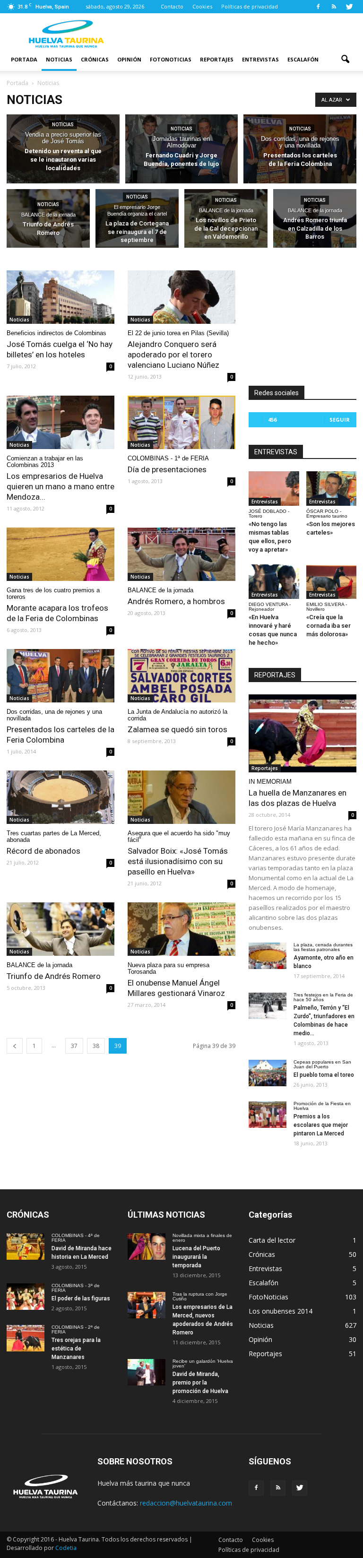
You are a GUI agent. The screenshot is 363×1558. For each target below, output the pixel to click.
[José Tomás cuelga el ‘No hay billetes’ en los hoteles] (60, 297)
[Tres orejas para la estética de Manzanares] (25, 1338)
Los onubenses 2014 (280, 1311)
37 (74, 1046)
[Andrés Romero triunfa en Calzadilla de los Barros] (314, 220)
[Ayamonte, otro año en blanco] (267, 956)
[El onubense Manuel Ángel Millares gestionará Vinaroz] (181, 929)
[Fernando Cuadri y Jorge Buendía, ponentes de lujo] (181, 149)
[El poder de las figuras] (25, 1296)
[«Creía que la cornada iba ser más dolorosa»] (331, 581)
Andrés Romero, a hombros (176, 601)
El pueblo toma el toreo (324, 1075)
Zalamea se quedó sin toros (177, 729)
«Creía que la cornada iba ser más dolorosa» (328, 626)
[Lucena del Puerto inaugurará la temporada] (146, 1246)
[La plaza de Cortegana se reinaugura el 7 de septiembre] (137, 220)
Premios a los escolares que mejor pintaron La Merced (321, 1125)
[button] (345, 59)
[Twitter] (349, 6)
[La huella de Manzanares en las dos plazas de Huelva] (302, 733)
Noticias (59, 59)
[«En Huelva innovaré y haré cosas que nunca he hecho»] (274, 581)
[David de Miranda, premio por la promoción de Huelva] (146, 1372)
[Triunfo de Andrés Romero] (48, 220)
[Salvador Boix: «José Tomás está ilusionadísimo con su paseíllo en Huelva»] (181, 797)
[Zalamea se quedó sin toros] (181, 675)
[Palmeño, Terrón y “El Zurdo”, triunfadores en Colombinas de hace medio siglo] (267, 1006)
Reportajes (216, 59)
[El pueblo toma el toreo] (267, 1073)
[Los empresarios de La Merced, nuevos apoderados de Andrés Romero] (146, 1305)
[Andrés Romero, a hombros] (181, 554)
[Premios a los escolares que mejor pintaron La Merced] (267, 1114)
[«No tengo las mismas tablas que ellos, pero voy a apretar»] (274, 488)
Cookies (202, 6)
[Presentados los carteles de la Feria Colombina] (299, 149)
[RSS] (334, 6)
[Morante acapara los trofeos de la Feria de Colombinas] (60, 554)
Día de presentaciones (167, 469)
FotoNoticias (170, 59)
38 (96, 1046)
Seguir (339, 419)
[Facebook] (318, 6)
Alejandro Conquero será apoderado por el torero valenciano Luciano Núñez (173, 354)
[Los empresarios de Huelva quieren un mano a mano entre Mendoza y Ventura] (60, 422)
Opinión (129, 59)
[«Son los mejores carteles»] (331, 488)
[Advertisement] (245, 34)
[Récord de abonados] (60, 797)
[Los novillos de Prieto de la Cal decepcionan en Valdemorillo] (226, 220)
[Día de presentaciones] (181, 422)
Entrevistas (260, 59)
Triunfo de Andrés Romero (54, 976)
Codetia (66, 1548)
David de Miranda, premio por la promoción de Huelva (200, 1382)
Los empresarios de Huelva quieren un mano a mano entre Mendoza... (60, 486)
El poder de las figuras (81, 1298)
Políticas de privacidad (249, 6)
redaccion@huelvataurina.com (186, 1502)
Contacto (172, 6)
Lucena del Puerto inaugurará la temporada (196, 1257)
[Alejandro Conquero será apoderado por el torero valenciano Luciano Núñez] (181, 297)
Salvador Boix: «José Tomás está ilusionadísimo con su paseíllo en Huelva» (178, 861)
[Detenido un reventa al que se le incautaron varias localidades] (63, 149)
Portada (24, 59)
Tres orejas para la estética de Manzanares (76, 1348)
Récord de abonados (43, 851)
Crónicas (95, 59)
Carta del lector (272, 1240)
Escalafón (303, 59)
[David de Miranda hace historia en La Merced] (25, 1246)
